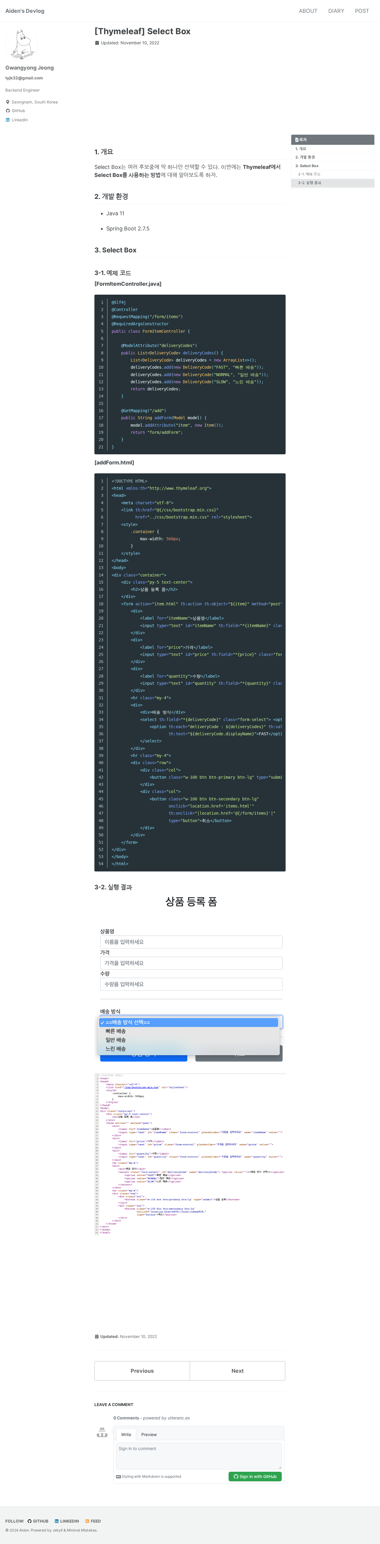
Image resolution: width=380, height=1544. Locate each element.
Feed (95, 1521)
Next (238, 1371)
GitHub (40, 1521)
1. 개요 (300, 149)
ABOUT (308, 11)
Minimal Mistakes (81, 1530)
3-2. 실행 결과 (309, 182)
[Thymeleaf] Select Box (142, 31)
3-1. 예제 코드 (309, 174)
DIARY (336, 11)
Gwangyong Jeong (29, 68)
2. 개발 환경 (305, 157)
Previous (142, 1371)
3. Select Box (307, 166)
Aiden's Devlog (24, 11)
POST (362, 11)
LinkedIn (69, 1521)
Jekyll (58, 1530)
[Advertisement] (190, 92)
